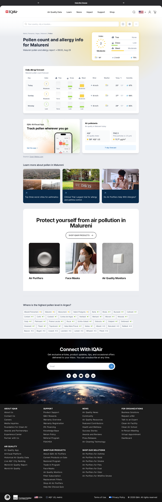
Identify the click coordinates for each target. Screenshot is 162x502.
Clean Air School (129, 427)
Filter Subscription (52, 476)
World (25, 33)
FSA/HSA (47, 441)
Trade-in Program (51, 465)
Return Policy (49, 434)
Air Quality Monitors (52, 472)
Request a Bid (128, 416)
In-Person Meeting (130, 430)
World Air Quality (12, 468)
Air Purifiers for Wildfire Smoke (97, 476)
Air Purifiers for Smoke (93, 461)
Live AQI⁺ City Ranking (14, 461)
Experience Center (13, 434)
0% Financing (49, 427)
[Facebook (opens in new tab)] (69, 376)
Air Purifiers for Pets (92, 465)
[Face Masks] (80, 258)
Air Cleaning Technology (93, 441)
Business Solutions (130, 412)
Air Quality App (11, 450)
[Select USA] (142, 12)
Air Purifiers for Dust (92, 468)
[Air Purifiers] (44, 258)
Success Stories (89, 430)
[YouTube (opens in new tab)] (81, 376)
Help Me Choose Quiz (53, 487)
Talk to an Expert (130, 419)
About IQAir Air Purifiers (54, 454)
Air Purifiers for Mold (92, 457)
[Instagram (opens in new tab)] (87, 376)
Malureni (44, 33)
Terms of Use (100, 497)
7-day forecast (110, 148)
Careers (8, 419)
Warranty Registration (53, 423)
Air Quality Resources (92, 419)
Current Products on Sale (55, 457)
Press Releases (89, 438)
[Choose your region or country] (142, 12)
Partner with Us (11, 438)
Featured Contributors (92, 423)
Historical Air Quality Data (16, 457)
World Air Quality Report (15, 465)
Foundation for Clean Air (15, 427)
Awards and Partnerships (16, 430)
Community (87, 416)
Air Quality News (90, 412)
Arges (37, 33)
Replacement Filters (52, 479)
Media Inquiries (11, 423)
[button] (97, 136)
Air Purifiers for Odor (92, 472)
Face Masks (48, 468)
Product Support (51, 412)
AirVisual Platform (12, 454)
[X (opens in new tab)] (75, 376)
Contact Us (9, 416)
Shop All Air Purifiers (53, 483)
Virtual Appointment (131, 434)
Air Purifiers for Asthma (93, 454)
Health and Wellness (91, 427)
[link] (134, 12)
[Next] (123, 3)
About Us (8, 412)
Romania (31, 33)
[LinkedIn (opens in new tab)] (93, 376)
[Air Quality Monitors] (117, 258)
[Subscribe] (111, 366)
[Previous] (38, 3)
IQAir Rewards (50, 416)
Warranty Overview (52, 419)
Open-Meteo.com (36, 157)
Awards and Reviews (92, 434)
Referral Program (51, 438)
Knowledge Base (51, 430)
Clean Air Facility (130, 423)
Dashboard (127, 438)
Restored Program (51, 461)
